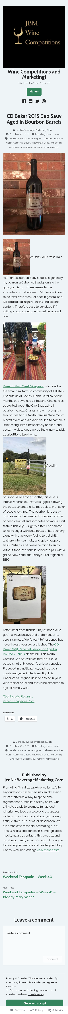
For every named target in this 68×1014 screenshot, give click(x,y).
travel (27, 142)
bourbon (14, 138)
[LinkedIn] (30, 101)
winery (41, 147)
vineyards (37, 142)
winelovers (15, 147)
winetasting (52, 147)
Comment (52, 959)
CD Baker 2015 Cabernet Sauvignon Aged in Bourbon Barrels (31, 649)
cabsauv (48, 138)
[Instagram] (43, 101)
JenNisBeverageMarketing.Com (34, 130)
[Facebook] (24, 101)
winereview (29, 147)
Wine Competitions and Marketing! (34, 74)
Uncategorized (44, 134)
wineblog (56, 142)
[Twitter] (37, 101)
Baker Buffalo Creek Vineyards (23, 386)
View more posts (47, 850)
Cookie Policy (36, 994)
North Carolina (14, 142)
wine (56, 134)
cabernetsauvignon (31, 138)
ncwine (58, 138)
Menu (36, 91)
